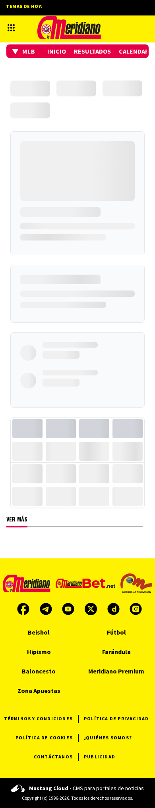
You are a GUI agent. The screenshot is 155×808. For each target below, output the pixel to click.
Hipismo (39, 652)
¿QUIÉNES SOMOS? (108, 738)
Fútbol (116, 632)
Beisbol (39, 632)
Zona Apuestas (38, 690)
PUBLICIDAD (99, 757)
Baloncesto (39, 671)
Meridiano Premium (116, 671)
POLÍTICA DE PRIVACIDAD (116, 718)
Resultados (92, 51)
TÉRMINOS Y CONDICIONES (38, 718)
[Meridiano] (69, 27)
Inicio (56, 51)
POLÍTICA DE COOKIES (44, 738)
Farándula (116, 652)
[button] (23, 51)
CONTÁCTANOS (53, 757)
